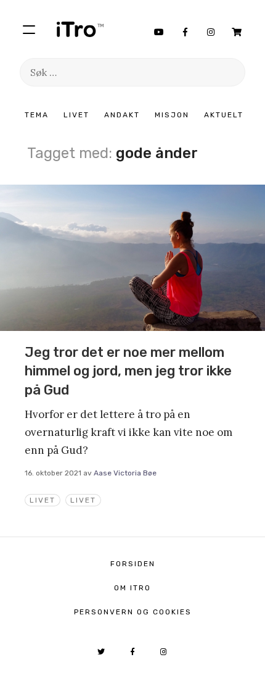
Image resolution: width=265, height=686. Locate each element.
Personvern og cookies (133, 612)
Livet (76, 115)
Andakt (122, 115)
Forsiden (132, 563)
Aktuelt (223, 115)
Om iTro (132, 588)
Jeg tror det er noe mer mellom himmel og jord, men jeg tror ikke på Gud (128, 371)
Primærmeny (29, 29)
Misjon (172, 115)
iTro (80, 29)
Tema (37, 115)
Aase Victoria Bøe (125, 473)
